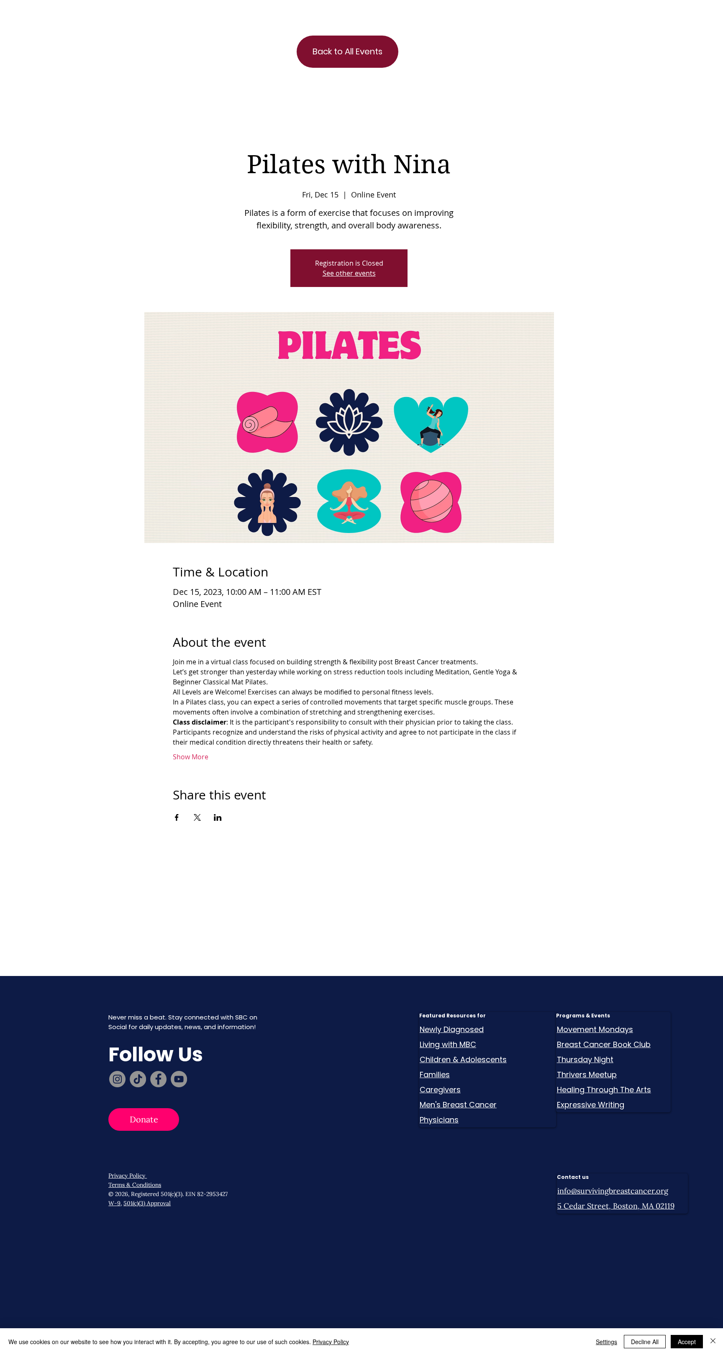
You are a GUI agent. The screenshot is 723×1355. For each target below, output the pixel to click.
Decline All (645, 1341)
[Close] (713, 1341)
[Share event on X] (197, 817)
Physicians (439, 1119)
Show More (190, 756)
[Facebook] (158, 1079)
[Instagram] (117, 1079)
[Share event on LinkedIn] (218, 817)
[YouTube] (179, 1079)
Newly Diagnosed (452, 1029)
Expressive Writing (590, 1104)
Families (435, 1074)
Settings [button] (606, 1341)
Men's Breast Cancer (458, 1104)
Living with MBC (448, 1044)
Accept (687, 1341)
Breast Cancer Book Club (604, 1044)
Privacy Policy (127, 1175)
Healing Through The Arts (604, 1089)
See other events (349, 273)
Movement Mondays (595, 1029)
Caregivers (440, 1089)
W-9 (114, 1203)
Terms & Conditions (134, 1185)
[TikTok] (138, 1079)
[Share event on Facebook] (177, 817)
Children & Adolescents (463, 1059)
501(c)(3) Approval (147, 1203)
